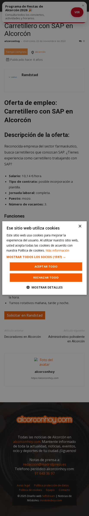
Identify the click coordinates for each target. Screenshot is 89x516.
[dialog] (44, 258)
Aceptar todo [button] (46, 266)
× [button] (79, 226)
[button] (44, 257)
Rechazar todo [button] (46, 277)
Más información (57, 250)
